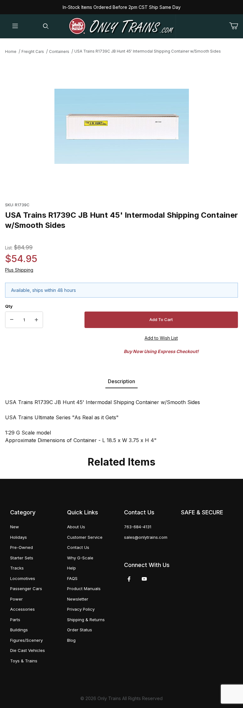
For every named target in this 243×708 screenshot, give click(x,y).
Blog (71, 640)
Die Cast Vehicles (27, 650)
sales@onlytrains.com (145, 537)
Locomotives (22, 578)
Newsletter (77, 599)
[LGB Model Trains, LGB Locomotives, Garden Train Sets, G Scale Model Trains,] (121, 26)
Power (16, 599)
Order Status (79, 629)
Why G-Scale (80, 557)
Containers (59, 51)
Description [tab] (121, 381)
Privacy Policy (81, 609)
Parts (15, 619)
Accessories (22, 609)
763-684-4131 (137, 526)
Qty (9, 306)
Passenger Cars (26, 588)
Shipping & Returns (86, 619)
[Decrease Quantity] (11, 320)
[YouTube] (144, 579)
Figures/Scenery (26, 640)
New (14, 526)
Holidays (18, 537)
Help (71, 567)
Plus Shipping (19, 270)
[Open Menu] (15, 26)
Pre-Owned (21, 547)
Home (10, 51)
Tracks (17, 567)
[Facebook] (129, 579)
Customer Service (85, 537)
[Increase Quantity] (36, 320)
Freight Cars (33, 51)
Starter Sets (21, 557)
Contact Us (78, 547)
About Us (76, 526)
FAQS (72, 578)
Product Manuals (84, 588)
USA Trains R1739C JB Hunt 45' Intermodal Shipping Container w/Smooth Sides (147, 51)
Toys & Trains (23, 660)
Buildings (19, 629)
